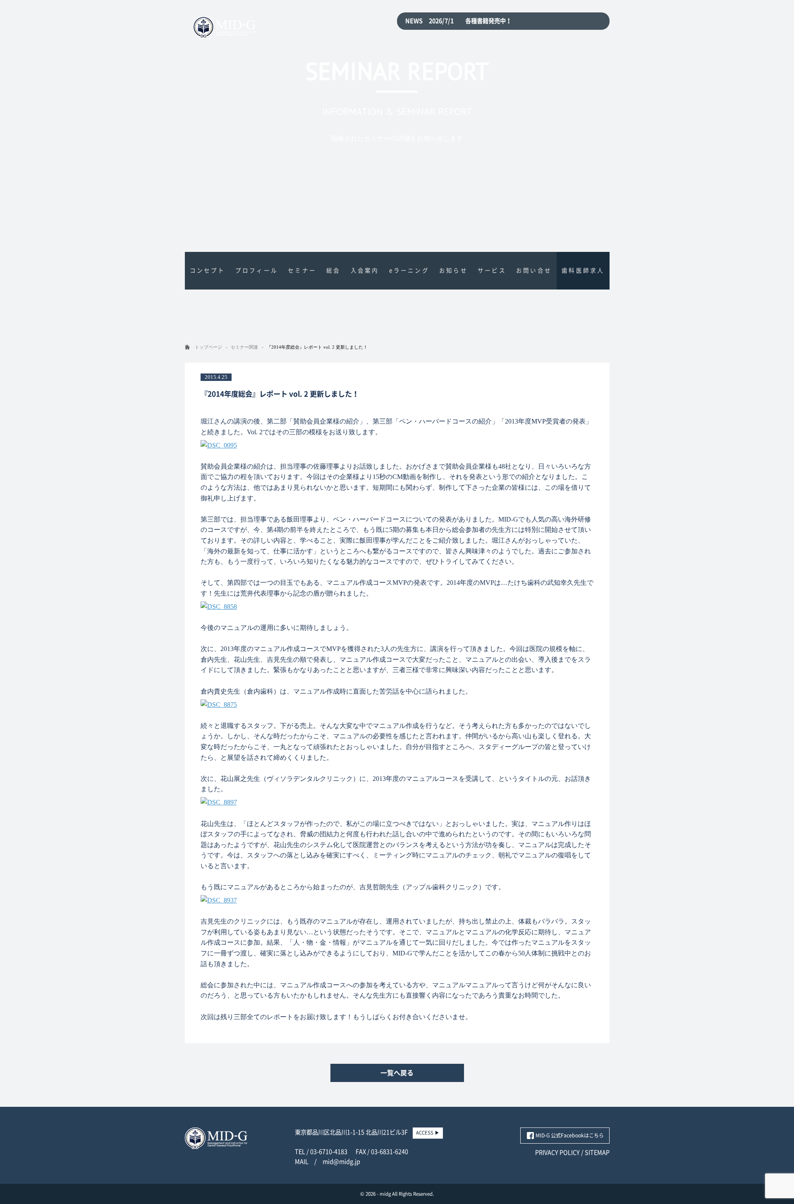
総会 (333, 270)
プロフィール (256, 270)
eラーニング (409, 270)
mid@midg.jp (341, 1162)
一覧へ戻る (397, 1073)
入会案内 (365, 270)
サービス (492, 270)
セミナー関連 (244, 347)
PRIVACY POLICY (557, 1152)
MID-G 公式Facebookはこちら (570, 1135)
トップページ (208, 347)
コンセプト (207, 270)
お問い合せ (534, 270)
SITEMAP (597, 1152)
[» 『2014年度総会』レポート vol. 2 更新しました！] (224, 33)
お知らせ (453, 270)
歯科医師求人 (583, 270)
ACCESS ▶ (428, 1132)
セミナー (302, 270)
